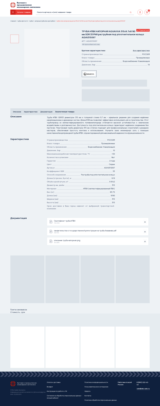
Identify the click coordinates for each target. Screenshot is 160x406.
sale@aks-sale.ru (143, 389)
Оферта (87, 391)
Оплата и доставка (53, 382)
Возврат (50, 387)
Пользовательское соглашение (96, 387)
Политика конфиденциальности (96, 382)
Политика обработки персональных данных (100, 400)
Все (141, 51)
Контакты (87, 396)
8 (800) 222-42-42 (143, 383)
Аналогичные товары (64, 111)
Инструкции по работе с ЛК (57, 391)
